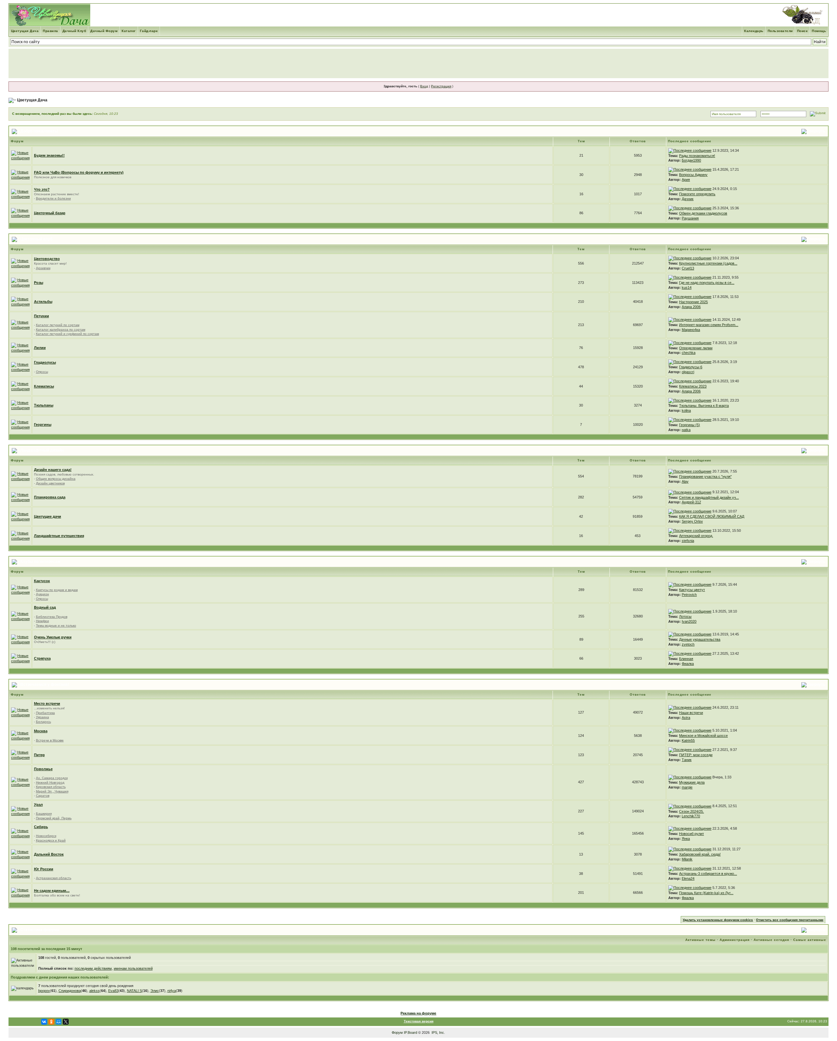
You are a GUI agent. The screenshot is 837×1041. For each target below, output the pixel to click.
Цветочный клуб (36, 239)
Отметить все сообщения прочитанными (789, 920)
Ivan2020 (689, 621)
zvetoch (688, 644)
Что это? (42, 189)
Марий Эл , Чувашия (52, 791)
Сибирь (41, 827)
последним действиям (93, 968)
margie (687, 787)
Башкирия (44, 813)
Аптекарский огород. (696, 536)
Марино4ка (691, 330)
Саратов (42, 795)
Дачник (687, 199)
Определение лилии (695, 348)
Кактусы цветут (692, 590)
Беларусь (43, 721)
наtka (686, 430)
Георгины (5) (689, 425)
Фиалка (688, 664)
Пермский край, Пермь (54, 818)
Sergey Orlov (692, 521)
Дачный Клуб (74, 31)
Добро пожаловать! (39, 131)
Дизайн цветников (50, 483)
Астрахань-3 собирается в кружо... (708, 874)
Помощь (819, 31)
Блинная (686, 659)
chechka (688, 353)
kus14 (687, 287)
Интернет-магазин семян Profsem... (708, 325)
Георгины (42, 424)
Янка (686, 839)
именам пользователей (133, 968)
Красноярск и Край (51, 840)
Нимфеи (42, 621)
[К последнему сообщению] (689, 150)
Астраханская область (53, 878)
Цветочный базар (49, 213)
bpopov (44, 991)
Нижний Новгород (50, 782)
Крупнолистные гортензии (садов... (708, 263)
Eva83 (113, 991)
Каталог (129, 31)
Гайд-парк (149, 31)
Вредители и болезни (53, 198)
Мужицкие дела (692, 782)
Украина (42, 717)
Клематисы (44, 386)
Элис (154, 991)
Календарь (753, 31)
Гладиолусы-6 (690, 367)
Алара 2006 (691, 307)
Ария (686, 180)
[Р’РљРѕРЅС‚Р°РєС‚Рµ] (44, 1022)
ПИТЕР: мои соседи (695, 755)
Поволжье (43, 769)
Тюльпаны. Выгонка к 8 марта (704, 406)
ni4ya (171, 991)
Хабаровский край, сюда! (700, 854)
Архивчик (43, 268)
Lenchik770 (691, 816)
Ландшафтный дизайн (42, 450)
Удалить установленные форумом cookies (718, 920)
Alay (685, 481)
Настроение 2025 (693, 302)
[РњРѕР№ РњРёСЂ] (58, 1022)
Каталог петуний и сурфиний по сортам (67, 334)
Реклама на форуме (418, 1013)
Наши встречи (691, 713)
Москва (40, 731)
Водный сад (45, 607)
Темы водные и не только (56, 625)
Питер (39, 755)
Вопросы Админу (693, 175)
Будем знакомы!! (49, 155)
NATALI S (134, 991)
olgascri (688, 372)
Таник (687, 760)
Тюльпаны (43, 405)
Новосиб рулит (691, 834)
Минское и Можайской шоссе (703, 735)
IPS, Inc (438, 1032)
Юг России (43, 869)
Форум (397, 1032)
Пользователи (780, 31)
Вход (424, 86)
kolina (686, 410)
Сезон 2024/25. (691, 811)
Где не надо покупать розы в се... (706, 283)
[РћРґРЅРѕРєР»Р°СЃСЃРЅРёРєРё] (51, 1022)
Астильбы (43, 302)
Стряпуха (42, 658)
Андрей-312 (691, 502)
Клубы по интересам (40, 561)
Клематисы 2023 (693, 386)
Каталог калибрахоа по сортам (60, 329)
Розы (38, 283)
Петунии (41, 316)
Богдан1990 (691, 160)
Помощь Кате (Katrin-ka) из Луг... (706, 893)
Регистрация (441, 86)
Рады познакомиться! (697, 156)
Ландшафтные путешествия (59, 536)
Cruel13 (688, 268)
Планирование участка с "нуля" (705, 476)
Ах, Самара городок (52, 778)
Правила (50, 31)
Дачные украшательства (699, 639)
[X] (66, 1022)
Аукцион (42, 594)
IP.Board (410, 1032)
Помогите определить (697, 194)
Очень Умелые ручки (53, 637)
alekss (94, 991)
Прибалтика (45, 713)
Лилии (40, 348)
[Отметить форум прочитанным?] (20, 155)
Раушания (690, 218)
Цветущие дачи (47, 516)
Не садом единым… (52, 891)
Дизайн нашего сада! (53, 470)
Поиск (802, 31)
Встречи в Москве (50, 740)
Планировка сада (49, 497)
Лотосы (685, 616)
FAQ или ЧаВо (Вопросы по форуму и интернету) (79, 172)
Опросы (42, 371)
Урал (38, 805)
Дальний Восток (49, 854)
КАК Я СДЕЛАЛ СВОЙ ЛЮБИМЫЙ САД (711, 516)
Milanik (687, 859)
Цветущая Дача (25, 31)
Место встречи (47, 703)
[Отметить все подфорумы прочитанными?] (20, 194)
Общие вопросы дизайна (56, 478)
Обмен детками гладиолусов (703, 213)
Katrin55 (688, 740)
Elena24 (688, 878)
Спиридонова (70, 991)
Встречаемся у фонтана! (44, 684)
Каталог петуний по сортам (57, 325)
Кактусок (42, 581)
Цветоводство (47, 259)
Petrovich (689, 595)
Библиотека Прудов (51, 616)
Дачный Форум (103, 31)
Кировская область (51, 787)
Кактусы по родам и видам (57, 590)
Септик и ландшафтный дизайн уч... (709, 497)
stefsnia (688, 541)
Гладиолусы (45, 362)
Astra (686, 718)
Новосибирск (46, 836)
